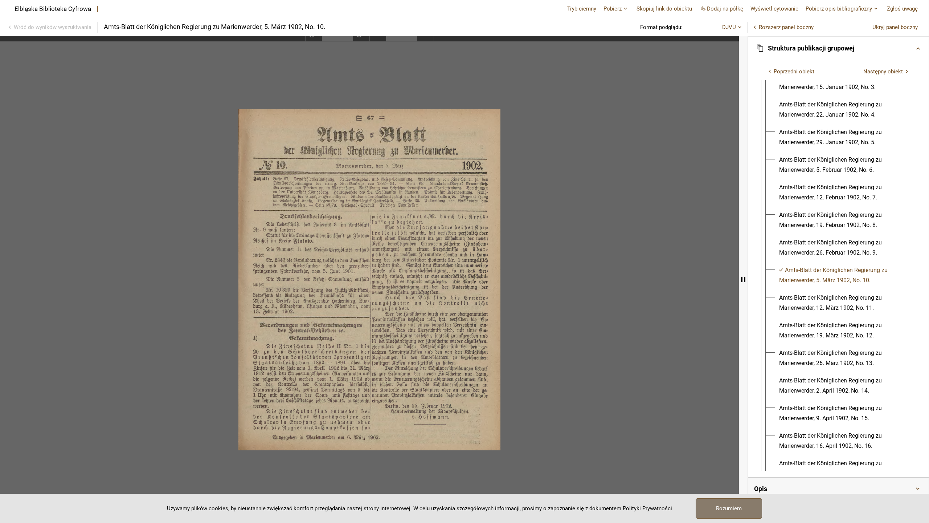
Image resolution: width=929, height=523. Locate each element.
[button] (838, 48)
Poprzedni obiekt (794, 71)
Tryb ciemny (581, 8)
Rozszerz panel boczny (786, 27)
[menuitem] (844, 82)
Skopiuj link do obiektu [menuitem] (664, 8)
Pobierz (612, 8)
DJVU (729, 27)
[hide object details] (743, 279)
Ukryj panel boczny (895, 27)
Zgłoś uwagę (902, 8)
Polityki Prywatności (647, 508)
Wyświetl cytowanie (774, 8)
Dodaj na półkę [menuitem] (725, 8)
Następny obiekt (883, 71)
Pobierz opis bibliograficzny (839, 8)
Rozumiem (729, 508)
